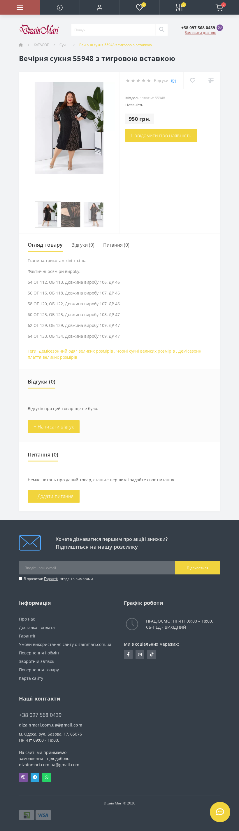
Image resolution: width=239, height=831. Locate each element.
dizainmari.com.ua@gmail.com (50, 725)
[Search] (161, 30)
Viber (23, 777)
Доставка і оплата (37, 627)
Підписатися (197, 567)
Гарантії (51, 578)
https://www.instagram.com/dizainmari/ (140, 654)
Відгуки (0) (82, 245)
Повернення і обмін (39, 653)
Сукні (63, 44)
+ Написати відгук (54, 427)
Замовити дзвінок (200, 32)
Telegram (35, 777)
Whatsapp (46, 777)
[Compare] (211, 80)
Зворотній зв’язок (36, 661)
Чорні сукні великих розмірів (145, 351)
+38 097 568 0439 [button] (40, 715)
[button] (99, 7)
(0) (173, 80)
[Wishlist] (192, 80)
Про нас (27, 619)
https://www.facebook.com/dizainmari (128, 654)
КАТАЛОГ (41, 44)
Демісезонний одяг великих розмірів (76, 351)
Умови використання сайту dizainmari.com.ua (65, 644)
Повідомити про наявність (161, 135)
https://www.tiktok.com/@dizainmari (151, 654)
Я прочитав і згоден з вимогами (58, 578)
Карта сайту (31, 678)
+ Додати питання (54, 496)
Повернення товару (39, 670)
